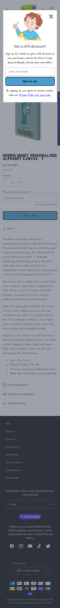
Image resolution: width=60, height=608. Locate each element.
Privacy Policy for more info (35, 95)
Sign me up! (30, 81)
